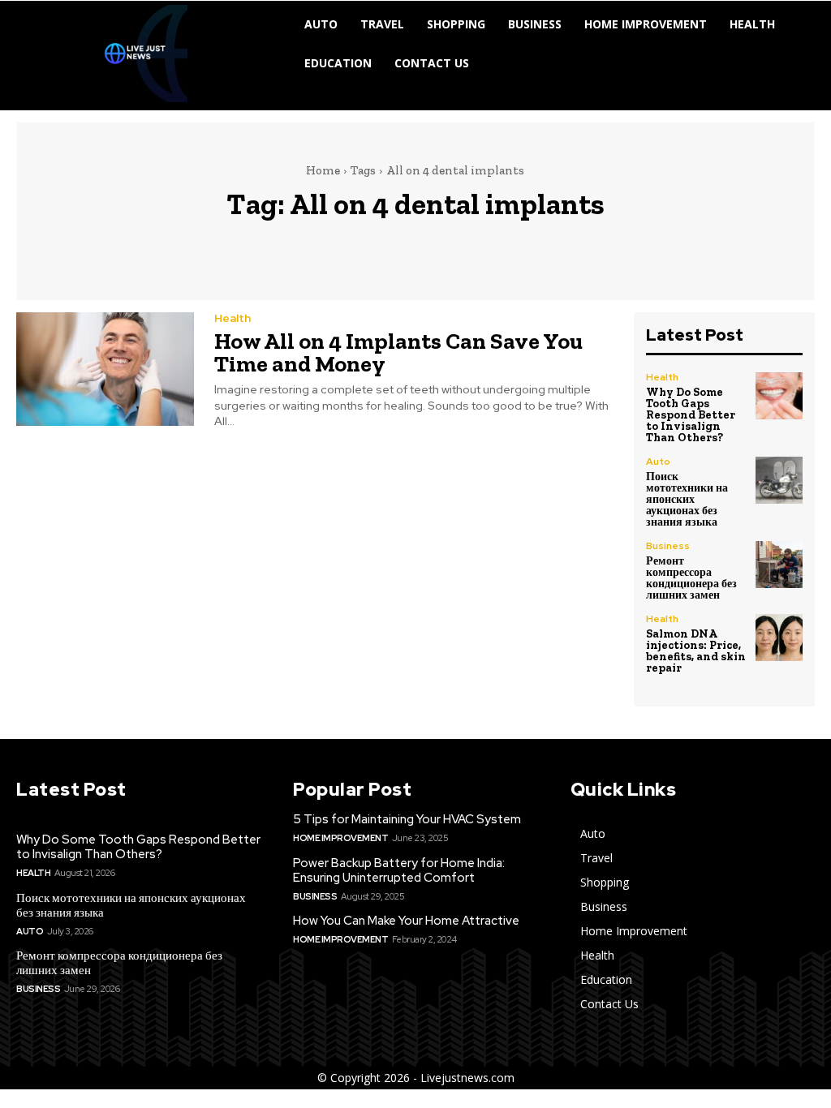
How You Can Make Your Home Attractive (406, 921)
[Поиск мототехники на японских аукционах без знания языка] (779, 480)
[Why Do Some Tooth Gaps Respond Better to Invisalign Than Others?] (779, 395)
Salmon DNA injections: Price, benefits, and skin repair (696, 651)
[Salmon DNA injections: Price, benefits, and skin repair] (779, 637)
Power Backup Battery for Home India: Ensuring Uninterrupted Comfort (399, 870)
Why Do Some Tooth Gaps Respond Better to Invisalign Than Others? (690, 414)
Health (232, 318)
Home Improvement (340, 838)
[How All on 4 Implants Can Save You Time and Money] (105, 369)
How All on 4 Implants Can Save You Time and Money (398, 352)
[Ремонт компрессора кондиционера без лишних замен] (779, 564)
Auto (658, 461)
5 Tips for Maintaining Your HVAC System (407, 819)
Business (668, 546)
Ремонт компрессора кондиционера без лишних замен (691, 578)
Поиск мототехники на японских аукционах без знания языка (687, 499)
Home (323, 170)
